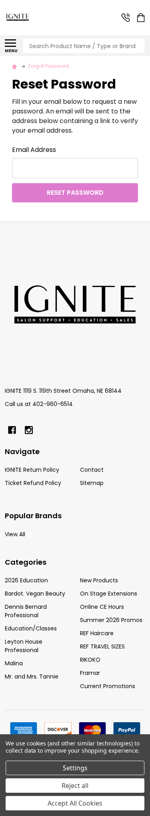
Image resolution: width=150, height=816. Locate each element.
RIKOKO (90, 660)
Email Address (34, 149)
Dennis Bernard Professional (26, 611)
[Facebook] (12, 430)
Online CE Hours (102, 607)
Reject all (75, 785)
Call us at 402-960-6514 (39, 404)
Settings (75, 767)
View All (15, 534)
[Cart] (141, 17)
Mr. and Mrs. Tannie (31, 677)
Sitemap (92, 483)
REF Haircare (97, 633)
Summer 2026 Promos (111, 620)
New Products (99, 580)
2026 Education (26, 580)
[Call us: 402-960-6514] (125, 17)
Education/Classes (31, 628)
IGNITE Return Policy (32, 470)
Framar (90, 673)
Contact (92, 470)
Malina (14, 663)
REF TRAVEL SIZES (102, 646)
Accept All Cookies (75, 803)
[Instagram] (29, 430)
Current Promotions (107, 686)
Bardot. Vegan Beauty (35, 594)
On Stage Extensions (108, 594)
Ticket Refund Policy (33, 483)
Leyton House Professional (23, 646)
